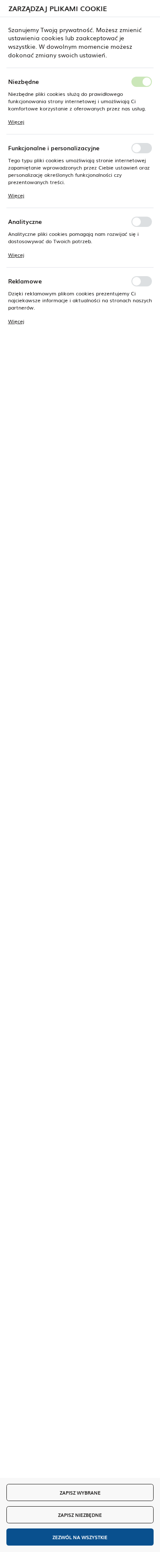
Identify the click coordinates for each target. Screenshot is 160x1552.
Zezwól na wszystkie (80, 1537)
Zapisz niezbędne (80, 1514)
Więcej (16, 121)
